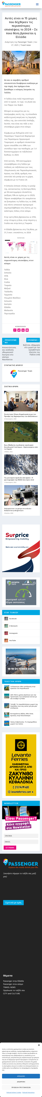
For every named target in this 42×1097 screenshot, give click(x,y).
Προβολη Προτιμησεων (21, 1087)
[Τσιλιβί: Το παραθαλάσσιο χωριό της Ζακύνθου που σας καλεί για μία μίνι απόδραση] (6, 705)
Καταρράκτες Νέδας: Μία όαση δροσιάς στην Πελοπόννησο (21, 714)
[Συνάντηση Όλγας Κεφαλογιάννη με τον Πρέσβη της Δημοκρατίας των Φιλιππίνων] (21, 401)
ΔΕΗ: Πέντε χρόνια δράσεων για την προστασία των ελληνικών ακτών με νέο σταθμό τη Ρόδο (23, 696)
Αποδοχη (21, 1076)
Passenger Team (25, 42)
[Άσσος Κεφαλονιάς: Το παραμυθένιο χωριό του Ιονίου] (6, 723)
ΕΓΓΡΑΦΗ (10, 847)
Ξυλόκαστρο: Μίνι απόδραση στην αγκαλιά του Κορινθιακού (22, 687)
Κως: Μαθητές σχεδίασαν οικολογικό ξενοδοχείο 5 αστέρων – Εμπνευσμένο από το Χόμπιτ (21, 447)
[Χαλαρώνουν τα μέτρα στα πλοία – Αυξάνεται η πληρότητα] (21, 495)
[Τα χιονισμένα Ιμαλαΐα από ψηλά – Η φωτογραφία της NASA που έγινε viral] (21, 464)
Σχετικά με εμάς (13, 902)
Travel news (25, 45)
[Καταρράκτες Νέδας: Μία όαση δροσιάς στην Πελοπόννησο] (6, 715)
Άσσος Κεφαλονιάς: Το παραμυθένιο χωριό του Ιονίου (23, 723)
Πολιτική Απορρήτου (28, 1092)
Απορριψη (21, 1082)
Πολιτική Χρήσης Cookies (14, 1092)
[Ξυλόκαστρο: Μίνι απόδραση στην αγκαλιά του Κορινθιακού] (6, 687)
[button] (39, 1045)
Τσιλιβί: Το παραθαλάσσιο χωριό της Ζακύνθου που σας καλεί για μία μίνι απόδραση (24, 706)
